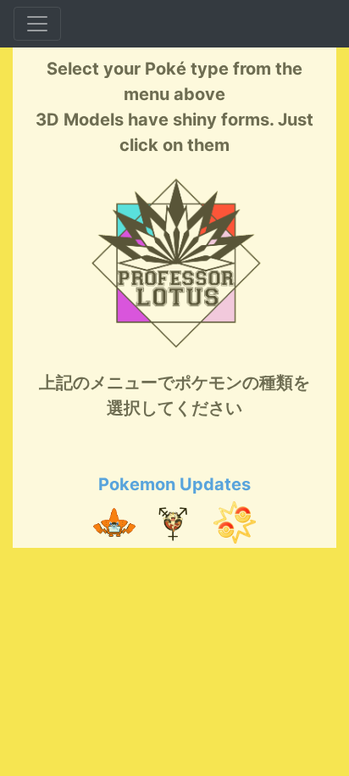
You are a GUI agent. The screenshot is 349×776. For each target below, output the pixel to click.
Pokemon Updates (174, 484)
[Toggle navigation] (37, 24)
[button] (114, 522)
